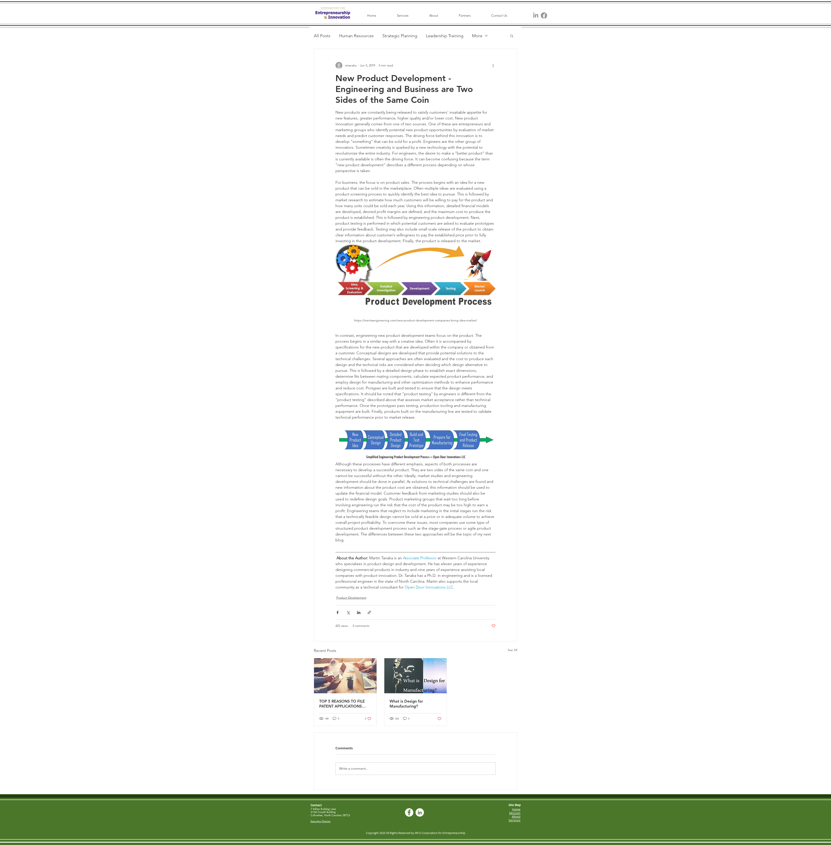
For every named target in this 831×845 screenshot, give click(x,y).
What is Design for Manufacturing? (406, 704)
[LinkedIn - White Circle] (420, 812)
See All (512, 650)
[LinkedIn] (536, 15)
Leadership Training (444, 35)
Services (514, 820)
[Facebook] (544, 15)
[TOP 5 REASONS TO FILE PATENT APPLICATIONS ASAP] (345, 675)
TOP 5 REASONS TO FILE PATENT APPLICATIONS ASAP (342, 704)
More (477, 35)
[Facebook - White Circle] (409, 812)
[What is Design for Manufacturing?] (415, 675)
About (516, 816)
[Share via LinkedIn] (359, 612)
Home (516, 809)
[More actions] (493, 65)
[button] (512, 35)
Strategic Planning (399, 35)
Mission (514, 813)
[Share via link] (369, 612)
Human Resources (356, 35)
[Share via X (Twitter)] (348, 612)
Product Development (351, 598)
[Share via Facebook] (337, 612)
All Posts (322, 35)
